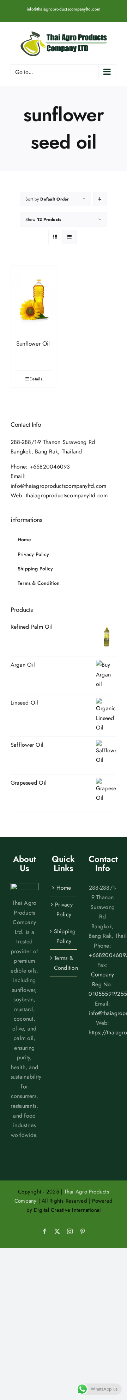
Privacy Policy (64, 909)
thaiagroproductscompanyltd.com (67, 495)
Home (63, 888)
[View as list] (69, 237)
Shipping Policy (64, 936)
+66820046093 (50, 467)
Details (36, 379)
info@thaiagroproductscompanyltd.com (63, 9)
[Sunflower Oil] (33, 299)
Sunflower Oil (33, 343)
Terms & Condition (64, 963)
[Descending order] (100, 199)
